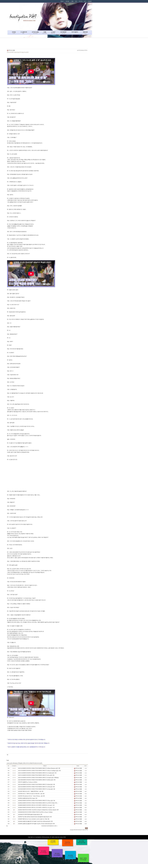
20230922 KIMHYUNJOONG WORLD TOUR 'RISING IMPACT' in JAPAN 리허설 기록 (37, 803)
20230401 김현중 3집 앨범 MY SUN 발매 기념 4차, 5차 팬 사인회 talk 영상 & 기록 (36, 823)
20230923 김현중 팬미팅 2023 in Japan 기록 (27, 798)
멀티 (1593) (22, 763)
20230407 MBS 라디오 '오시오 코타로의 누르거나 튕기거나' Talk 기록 (33, 819)
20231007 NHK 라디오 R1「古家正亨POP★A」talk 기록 (30, 791)
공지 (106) (12, 763)
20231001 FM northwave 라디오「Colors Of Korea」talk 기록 (31, 796)
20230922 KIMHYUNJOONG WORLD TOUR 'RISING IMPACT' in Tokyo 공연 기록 (36, 800)
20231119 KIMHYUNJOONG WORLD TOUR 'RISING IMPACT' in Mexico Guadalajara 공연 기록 (39, 770)
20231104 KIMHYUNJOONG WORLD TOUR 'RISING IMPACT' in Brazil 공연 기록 (36, 784)
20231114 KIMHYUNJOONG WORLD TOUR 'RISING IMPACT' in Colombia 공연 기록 (37, 773)
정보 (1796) (17, 763)
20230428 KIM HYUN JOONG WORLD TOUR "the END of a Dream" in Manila (35, 812)
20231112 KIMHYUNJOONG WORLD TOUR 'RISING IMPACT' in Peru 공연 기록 (36, 775)
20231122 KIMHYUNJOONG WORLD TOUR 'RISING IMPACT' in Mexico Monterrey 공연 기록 (39, 768)
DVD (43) (34, 763)
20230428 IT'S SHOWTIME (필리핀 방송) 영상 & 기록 (30, 814)
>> (57, 825)
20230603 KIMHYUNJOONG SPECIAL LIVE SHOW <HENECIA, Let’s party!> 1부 (36, 807)
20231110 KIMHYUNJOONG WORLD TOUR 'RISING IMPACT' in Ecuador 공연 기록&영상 (38, 777)
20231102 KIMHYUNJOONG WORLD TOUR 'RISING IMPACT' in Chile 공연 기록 (36, 786)
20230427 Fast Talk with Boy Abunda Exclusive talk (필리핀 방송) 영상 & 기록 (35, 816)
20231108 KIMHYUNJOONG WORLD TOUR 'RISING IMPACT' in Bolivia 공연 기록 (36, 779)
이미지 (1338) (29, 763)
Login (7, 760)
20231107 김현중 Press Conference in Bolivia (27, 782)
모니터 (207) (39, 763)
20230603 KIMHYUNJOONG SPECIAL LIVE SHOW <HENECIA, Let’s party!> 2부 (36, 805)
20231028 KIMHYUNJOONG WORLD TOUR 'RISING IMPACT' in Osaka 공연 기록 (36, 789)
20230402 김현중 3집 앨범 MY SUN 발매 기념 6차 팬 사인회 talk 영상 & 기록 (35, 821)
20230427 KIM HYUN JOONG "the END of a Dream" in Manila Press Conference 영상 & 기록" (38, 809)
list (7, 754)
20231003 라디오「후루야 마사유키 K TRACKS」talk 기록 (31, 793)
